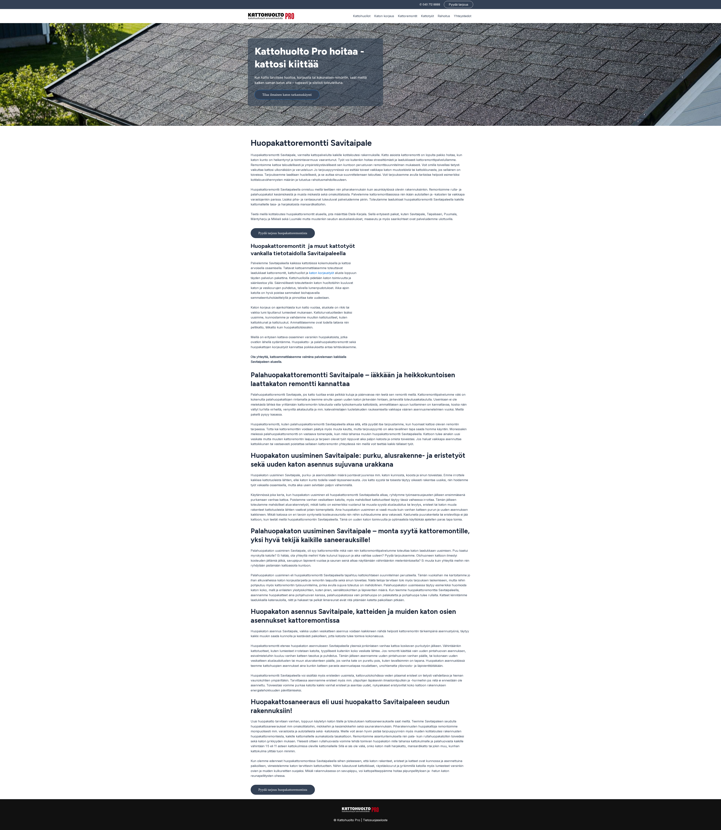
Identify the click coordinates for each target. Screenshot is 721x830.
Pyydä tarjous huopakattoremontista (282, 233)
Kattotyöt (427, 16)
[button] (458, 4)
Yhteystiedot (462, 16)
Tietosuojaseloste (375, 820)
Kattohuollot (361, 16)
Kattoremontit (407, 16)
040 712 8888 (431, 4)
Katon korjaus (384, 16)
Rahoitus (444, 16)
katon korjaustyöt (321, 273)
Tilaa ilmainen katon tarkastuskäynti (287, 95)
